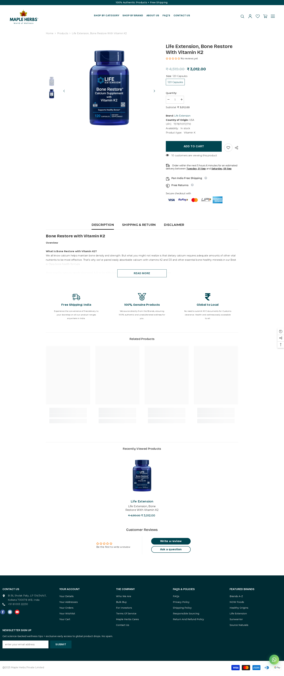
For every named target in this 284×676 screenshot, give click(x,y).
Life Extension (182, 115)
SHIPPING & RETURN (139, 225)
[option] (109, 88)
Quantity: (171, 93)
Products (62, 33)
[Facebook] (2, 612)
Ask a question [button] (171, 549)
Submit (60, 644)
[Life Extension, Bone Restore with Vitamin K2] (142, 475)
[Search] (242, 16)
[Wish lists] (258, 16)
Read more (142, 273)
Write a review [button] (171, 541)
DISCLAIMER (174, 225)
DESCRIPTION (103, 225)
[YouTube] (17, 612)
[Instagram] (10, 612)
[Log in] (250, 16)
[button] (64, 88)
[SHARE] (235, 148)
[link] (228, 147)
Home (49, 33)
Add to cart (194, 146)
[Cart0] (265, 16)
